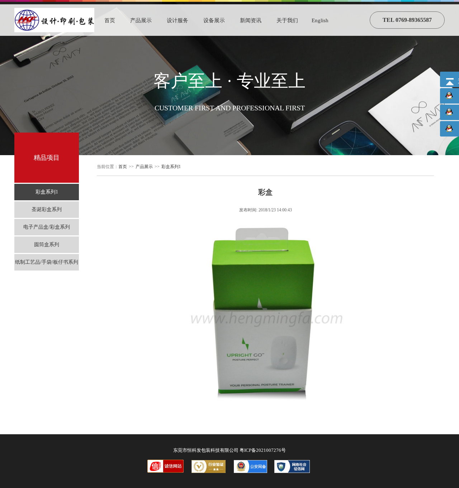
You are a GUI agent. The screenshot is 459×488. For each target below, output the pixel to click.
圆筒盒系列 (46, 244)
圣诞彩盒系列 (47, 209)
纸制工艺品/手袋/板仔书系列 (46, 262)
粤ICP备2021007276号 (263, 450)
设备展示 (214, 20)
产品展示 (141, 20)
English (320, 20)
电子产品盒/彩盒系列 (46, 227)
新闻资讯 (250, 20)
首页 (109, 20)
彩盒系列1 (47, 192)
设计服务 (177, 20)
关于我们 (287, 20)
